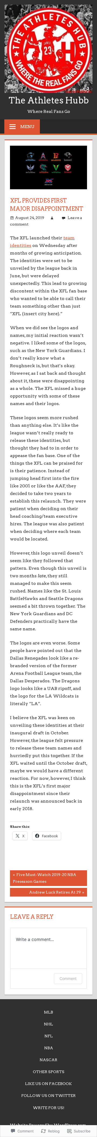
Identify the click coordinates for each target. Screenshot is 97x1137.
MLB (48, 1012)
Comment (68, 978)
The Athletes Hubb (49, 100)
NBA (48, 1048)
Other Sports (48, 1072)
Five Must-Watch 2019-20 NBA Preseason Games (43, 878)
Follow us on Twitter (48, 1095)
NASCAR (48, 1060)
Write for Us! (48, 1108)
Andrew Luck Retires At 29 (45, 893)
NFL (48, 1036)
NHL (48, 1024)
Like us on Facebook (48, 1083)
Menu (27, 126)
